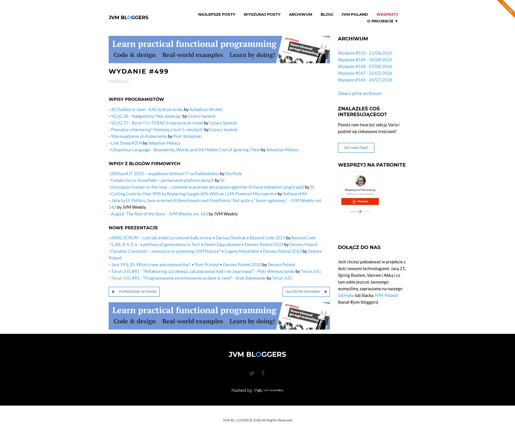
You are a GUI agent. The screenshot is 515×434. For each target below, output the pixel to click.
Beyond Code (303, 237)
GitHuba (346, 295)
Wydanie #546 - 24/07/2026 (365, 79)
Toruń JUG (311, 271)
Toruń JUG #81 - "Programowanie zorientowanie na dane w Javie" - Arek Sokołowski (188, 278)
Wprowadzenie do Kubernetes (139, 136)
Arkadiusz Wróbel (206, 109)
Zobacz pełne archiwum (360, 93)
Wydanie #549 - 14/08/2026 (365, 59)
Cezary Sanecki (202, 116)
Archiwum (300, 14)
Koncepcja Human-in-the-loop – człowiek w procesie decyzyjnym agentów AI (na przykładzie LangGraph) (207, 187)
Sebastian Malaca (164, 143)
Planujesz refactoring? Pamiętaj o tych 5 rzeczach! (157, 129)
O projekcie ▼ (382, 21)
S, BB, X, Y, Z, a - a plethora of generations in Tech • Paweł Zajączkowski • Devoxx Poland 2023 (197, 244)
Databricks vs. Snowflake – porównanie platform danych (162, 180)
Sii (222, 180)
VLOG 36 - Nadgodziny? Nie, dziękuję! (146, 116)
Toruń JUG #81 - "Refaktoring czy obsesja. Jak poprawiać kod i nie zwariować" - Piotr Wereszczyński (203, 271)
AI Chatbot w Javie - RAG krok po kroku (147, 109)
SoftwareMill (295, 193)
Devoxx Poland (303, 244)
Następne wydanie (303, 292)
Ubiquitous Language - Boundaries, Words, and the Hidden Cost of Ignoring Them (185, 149)
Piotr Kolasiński (187, 136)
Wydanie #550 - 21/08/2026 (365, 53)
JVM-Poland (386, 295)
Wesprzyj (387, 14)
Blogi (327, 14)
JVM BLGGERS (128, 17)
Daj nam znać (356, 148)
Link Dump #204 (126, 143)
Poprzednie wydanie (137, 292)
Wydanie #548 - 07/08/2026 (365, 66)
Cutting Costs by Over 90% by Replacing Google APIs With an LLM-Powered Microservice (194, 193)
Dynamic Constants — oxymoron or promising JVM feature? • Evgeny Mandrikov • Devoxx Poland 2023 (206, 251)
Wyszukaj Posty (262, 14)
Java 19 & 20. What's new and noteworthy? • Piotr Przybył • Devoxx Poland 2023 (186, 264)
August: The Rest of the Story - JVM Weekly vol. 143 (159, 213)
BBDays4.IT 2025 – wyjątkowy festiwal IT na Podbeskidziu (165, 173)
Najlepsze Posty (216, 14)
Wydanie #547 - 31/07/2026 (365, 73)
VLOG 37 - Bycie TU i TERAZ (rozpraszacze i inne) (157, 122)
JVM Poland (354, 14)
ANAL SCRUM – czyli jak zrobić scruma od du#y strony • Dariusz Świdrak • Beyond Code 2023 (198, 237)
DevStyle (233, 173)
